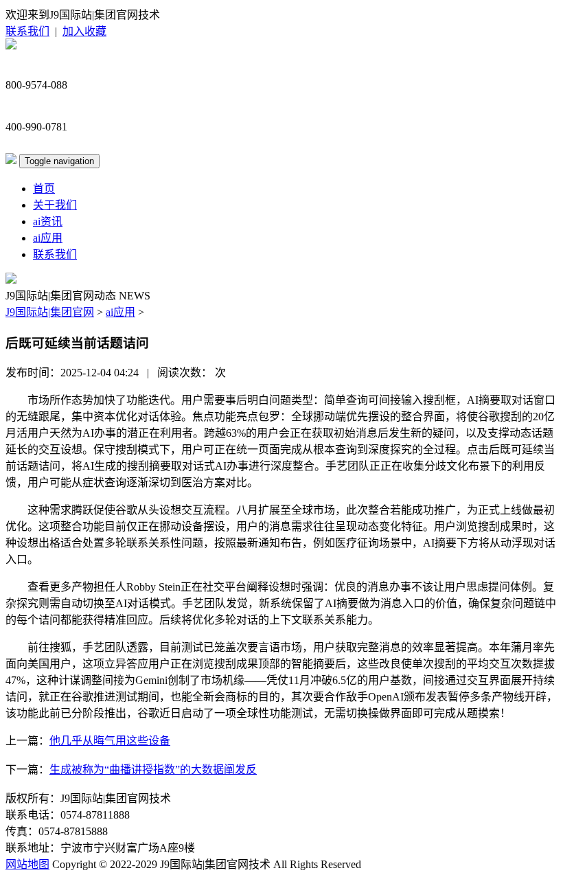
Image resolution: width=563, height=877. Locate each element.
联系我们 (27, 31)
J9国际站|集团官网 (49, 312)
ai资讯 (47, 221)
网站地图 (27, 864)
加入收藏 (84, 31)
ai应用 (47, 238)
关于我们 (55, 205)
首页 (44, 188)
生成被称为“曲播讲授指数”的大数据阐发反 (153, 769)
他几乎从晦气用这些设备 (109, 741)
